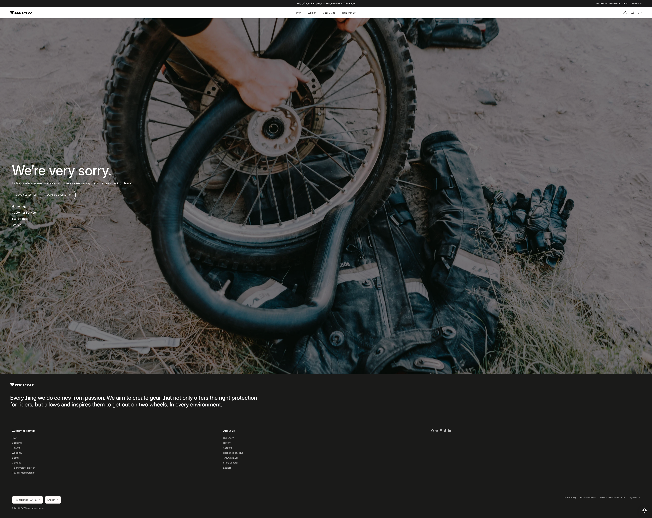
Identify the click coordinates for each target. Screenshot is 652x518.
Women (312, 12)
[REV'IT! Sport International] (21, 12)
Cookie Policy (570, 497)
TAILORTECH (230, 457)
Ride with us (349, 12)
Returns (16, 447)
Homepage (19, 206)
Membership (601, 3)
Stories (16, 225)
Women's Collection (59, 195)
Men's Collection (26, 195)
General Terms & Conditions (612, 497)
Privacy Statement (588, 497)
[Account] (624, 13)
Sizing (15, 457)
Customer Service (24, 212)
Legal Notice (634, 497)
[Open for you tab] (644, 510)
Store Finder (20, 218)
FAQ (14, 437)
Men (298, 12)
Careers (227, 447)
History (227, 442)
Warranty (17, 452)
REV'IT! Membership (23, 472)
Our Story (228, 437)
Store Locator (230, 462)
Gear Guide (329, 12)
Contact (16, 462)
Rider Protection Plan (23, 467)
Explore (227, 467)
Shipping (17, 442)
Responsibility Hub (233, 452)
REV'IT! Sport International (31, 508)
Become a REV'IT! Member (341, 3)
